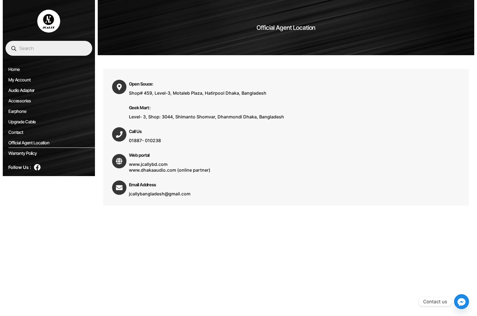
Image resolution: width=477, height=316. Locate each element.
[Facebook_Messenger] (461, 301)
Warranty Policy (22, 153)
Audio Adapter (21, 90)
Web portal (139, 155)
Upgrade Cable (22, 121)
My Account (19, 80)
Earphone (17, 111)
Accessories (19, 100)
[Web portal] (119, 161)
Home (13, 69)
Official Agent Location (28, 142)
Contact (15, 132)
